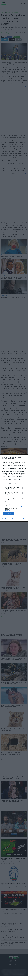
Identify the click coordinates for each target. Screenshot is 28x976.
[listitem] (14, 484)
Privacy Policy (22, 518)
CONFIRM (8, 513)
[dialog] (14, 488)
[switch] (22, 488)
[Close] (25, 457)
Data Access (14, 518)
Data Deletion (5, 518)
